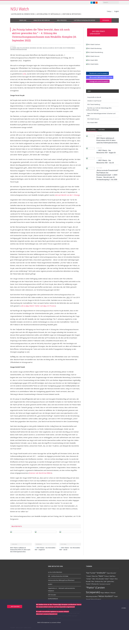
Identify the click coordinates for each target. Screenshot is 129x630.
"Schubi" (88, 579)
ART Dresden (52, 595)
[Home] (13, 20)
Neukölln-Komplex (48, 48)
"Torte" (116, 596)
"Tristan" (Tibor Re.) (92, 576)
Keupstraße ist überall (94, 97)
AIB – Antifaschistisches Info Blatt (58, 576)
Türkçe (109, 11)
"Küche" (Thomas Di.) (92, 584)
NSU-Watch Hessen (93, 119)
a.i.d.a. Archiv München (55, 572)
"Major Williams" (105, 593)
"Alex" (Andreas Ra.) (97, 581)
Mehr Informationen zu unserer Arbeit (49, 622)
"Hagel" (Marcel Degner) (93, 599)
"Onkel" (106, 579)
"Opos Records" (111, 573)
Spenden (105, 20)
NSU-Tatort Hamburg (93, 104)
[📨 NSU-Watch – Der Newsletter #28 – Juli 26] (70, 538)
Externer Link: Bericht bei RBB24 (40, 473)
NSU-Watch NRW (92, 122)
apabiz (50, 584)
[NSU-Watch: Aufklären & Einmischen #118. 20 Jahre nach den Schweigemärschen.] (21, 538)
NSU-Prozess (62, 20)
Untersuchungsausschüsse (84, 20)
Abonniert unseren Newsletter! (46, 614)
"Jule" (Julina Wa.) (109, 581)
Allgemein (13, 48)
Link (24, 74)
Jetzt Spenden (15, 606)
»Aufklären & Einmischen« (23, 14)
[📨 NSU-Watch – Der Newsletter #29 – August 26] (45, 538)
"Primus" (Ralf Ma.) (109, 576)
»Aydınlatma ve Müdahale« (48, 14)
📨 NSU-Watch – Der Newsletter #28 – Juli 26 (105, 161)
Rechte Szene (58, 48)
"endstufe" (101, 572)
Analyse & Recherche (42, 20)
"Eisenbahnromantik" (105, 584)
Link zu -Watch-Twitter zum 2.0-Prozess (38, 306)
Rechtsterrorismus (69, 48)
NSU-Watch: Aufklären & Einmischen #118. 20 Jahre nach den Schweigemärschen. (20, 550)
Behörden (33, 48)
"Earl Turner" (91, 573)
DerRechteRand (53, 599)
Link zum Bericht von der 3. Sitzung (67, 195)
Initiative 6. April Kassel (94, 101)
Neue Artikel (91, 129)
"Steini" (101, 576)
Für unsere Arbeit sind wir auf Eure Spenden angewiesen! (55, 607)
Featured (39, 48)
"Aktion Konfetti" (105, 596)
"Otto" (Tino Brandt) (98, 579)
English (116, 11)
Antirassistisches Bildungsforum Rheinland (61, 580)
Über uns (22, 20)
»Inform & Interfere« (71, 14)
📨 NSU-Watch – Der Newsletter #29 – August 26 (106, 151)
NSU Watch (19, 9)
